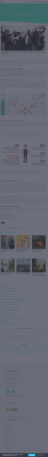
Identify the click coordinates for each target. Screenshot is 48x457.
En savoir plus (40, 455)
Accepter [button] (32, 455)
